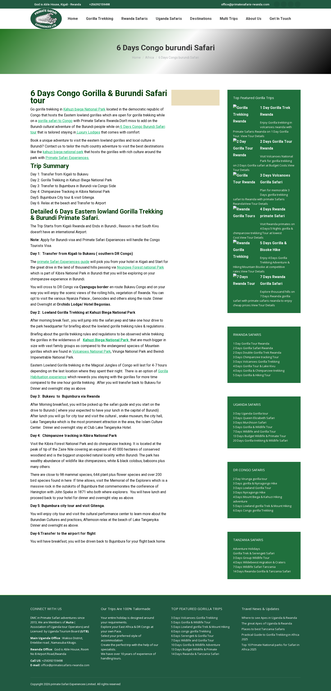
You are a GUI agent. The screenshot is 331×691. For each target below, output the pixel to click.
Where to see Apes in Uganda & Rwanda (269, 618)
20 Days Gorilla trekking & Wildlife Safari (260, 440)
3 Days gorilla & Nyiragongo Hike (255, 483)
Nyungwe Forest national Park (140, 267)
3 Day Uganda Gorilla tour (250, 413)
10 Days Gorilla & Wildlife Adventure (195, 645)
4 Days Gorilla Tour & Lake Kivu (254, 366)
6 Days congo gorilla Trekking (191, 631)
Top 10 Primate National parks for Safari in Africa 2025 (270, 647)
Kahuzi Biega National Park (106, 340)
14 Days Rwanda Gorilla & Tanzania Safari (262, 571)
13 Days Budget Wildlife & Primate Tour (259, 436)
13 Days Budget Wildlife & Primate (194, 649)
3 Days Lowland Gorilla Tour (252, 488)
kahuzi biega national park (63, 152)
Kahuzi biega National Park (84, 109)
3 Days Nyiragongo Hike (249, 492)
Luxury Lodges (88, 132)
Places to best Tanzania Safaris (263, 629)
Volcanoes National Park (91, 351)
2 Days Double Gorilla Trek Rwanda (257, 352)
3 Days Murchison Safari (249, 422)
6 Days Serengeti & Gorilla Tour (192, 636)
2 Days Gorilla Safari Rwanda (253, 348)
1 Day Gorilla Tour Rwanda (251, 343)
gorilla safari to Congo (55, 121)
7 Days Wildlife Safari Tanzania (254, 567)
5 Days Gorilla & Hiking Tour (252, 375)
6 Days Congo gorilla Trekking (253, 510)
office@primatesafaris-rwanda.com (65, 665)
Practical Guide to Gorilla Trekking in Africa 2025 (270, 637)
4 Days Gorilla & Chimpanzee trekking (258, 371)
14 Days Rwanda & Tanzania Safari (195, 654)
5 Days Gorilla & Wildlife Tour (252, 427)
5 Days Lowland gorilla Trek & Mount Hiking (262, 506)
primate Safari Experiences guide (63, 262)
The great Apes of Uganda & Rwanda (267, 623)
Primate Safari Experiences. (67, 158)
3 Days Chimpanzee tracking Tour (256, 357)
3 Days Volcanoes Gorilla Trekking (256, 361)
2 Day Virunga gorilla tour (250, 479)
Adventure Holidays (246, 549)
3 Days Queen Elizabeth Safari (254, 418)
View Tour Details (252, 136)
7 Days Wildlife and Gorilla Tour (254, 431)
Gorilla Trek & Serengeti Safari (253, 553)
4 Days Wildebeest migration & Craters (259, 562)
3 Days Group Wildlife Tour (251, 558)
